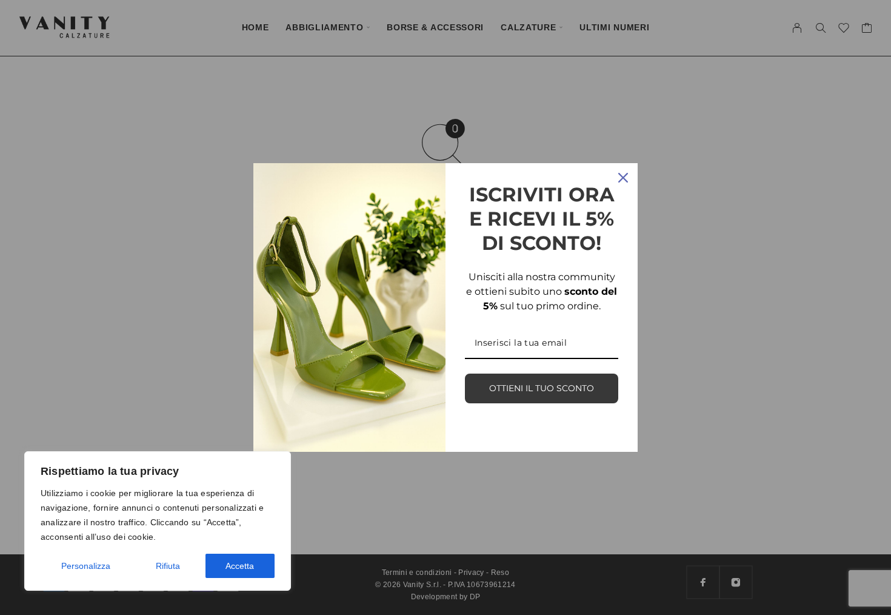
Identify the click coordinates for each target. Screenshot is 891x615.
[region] (157, 521)
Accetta (239, 566)
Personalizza (85, 566)
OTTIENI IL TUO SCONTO (541, 388)
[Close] (623, 177)
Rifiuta (168, 566)
